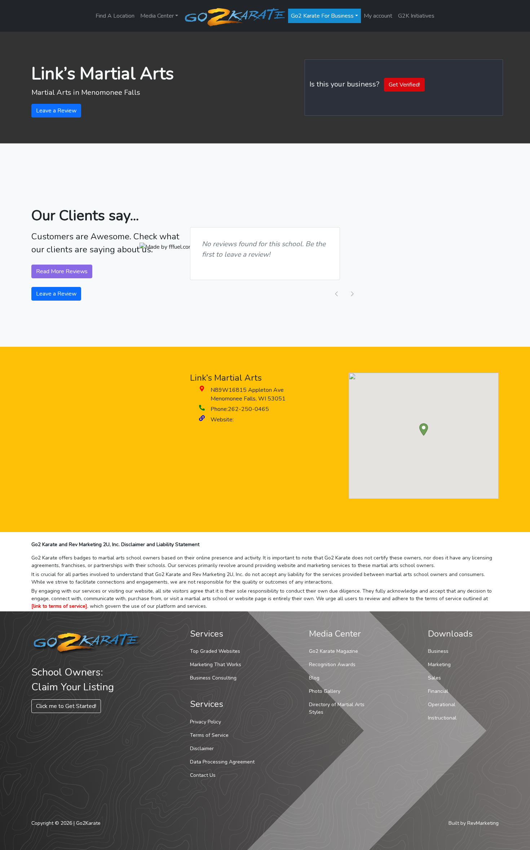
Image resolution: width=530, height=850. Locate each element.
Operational (441, 704)
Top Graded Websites (215, 651)
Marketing (439, 664)
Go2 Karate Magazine (333, 651)
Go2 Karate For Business (322, 16)
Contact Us (203, 775)
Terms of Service (209, 735)
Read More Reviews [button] (62, 271)
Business (438, 651)
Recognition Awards (332, 664)
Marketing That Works (215, 664)
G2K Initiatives (416, 16)
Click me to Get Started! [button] (66, 706)
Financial (438, 691)
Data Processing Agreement (222, 761)
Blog (314, 677)
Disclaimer (202, 748)
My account (378, 16)
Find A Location (115, 16)
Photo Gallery (324, 691)
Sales (434, 677)
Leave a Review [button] (56, 111)
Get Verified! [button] (404, 85)
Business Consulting (213, 677)
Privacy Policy (205, 721)
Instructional (442, 717)
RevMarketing (483, 823)
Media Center (157, 16)
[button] (423, 429)
